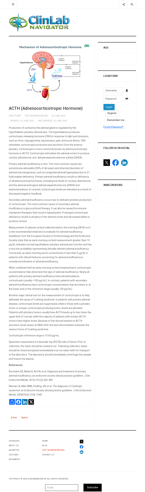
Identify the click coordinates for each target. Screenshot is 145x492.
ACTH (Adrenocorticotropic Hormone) (46, 108)
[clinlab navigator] (39, 22)
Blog (44, 445)
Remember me (115, 120)
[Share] (123, 4)
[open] (13, 4)
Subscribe (92, 487)
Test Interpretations (53, 450)
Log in (109, 107)
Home (45, 440)
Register (112, 113)
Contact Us (48, 454)
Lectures (13, 454)
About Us (14, 445)
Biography (14, 459)
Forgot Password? (113, 127)
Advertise (14, 450)
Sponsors (14, 440)
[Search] (132, 4)
